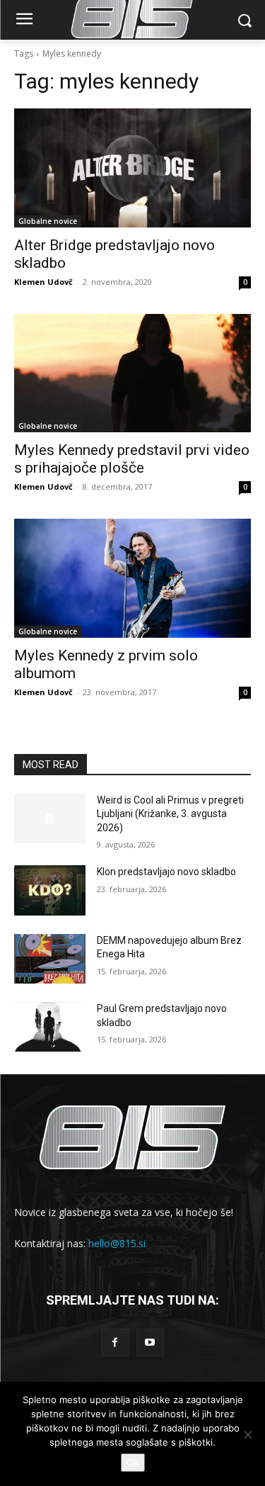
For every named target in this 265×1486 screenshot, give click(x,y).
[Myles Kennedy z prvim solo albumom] (132, 578)
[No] (247, 1434)
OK (132, 1462)
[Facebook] (115, 1342)
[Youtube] (150, 1342)
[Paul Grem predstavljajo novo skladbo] (50, 1027)
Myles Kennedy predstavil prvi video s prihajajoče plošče (131, 458)
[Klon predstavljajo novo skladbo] (50, 890)
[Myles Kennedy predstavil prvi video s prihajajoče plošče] (132, 373)
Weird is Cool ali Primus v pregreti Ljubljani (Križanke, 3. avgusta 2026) (170, 813)
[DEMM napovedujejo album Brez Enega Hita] (50, 959)
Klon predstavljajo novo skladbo (166, 871)
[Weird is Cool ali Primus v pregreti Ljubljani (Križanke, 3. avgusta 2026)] (50, 818)
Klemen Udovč (43, 281)
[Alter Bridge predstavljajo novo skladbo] (132, 167)
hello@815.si (117, 1243)
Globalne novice (47, 221)
